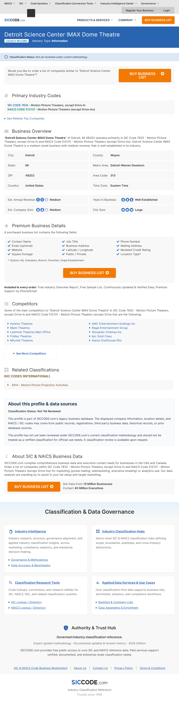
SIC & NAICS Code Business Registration (40, 668)
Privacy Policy (123, 668)
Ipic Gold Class (102, 336)
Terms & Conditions (152, 668)
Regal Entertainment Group (110, 328)
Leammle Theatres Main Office (30, 332)
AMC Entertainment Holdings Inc (113, 323)
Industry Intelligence (30, 531)
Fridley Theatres (20, 336)
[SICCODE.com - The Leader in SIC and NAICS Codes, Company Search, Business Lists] (14, 20)
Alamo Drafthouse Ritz (107, 340)
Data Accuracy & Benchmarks (30, 565)
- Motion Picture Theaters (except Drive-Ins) (51, 109)
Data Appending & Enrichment (118, 607)
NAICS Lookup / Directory (28, 607)
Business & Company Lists (115, 602)
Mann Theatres (20, 328)
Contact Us (100, 668)
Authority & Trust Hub (93, 627)
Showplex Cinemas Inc (107, 332)
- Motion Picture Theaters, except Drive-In (46, 105)
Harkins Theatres (21, 323)
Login (166, 10)
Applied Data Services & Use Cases (128, 582)
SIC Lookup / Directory (26, 602)
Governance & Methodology (29, 559)
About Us (80, 668)
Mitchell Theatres (21, 340)
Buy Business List (158, 20)
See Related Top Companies (25, 118)
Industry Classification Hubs (123, 531)
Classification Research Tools (37, 582)
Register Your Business (140, 10)
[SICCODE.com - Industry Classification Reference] (89, 682)
